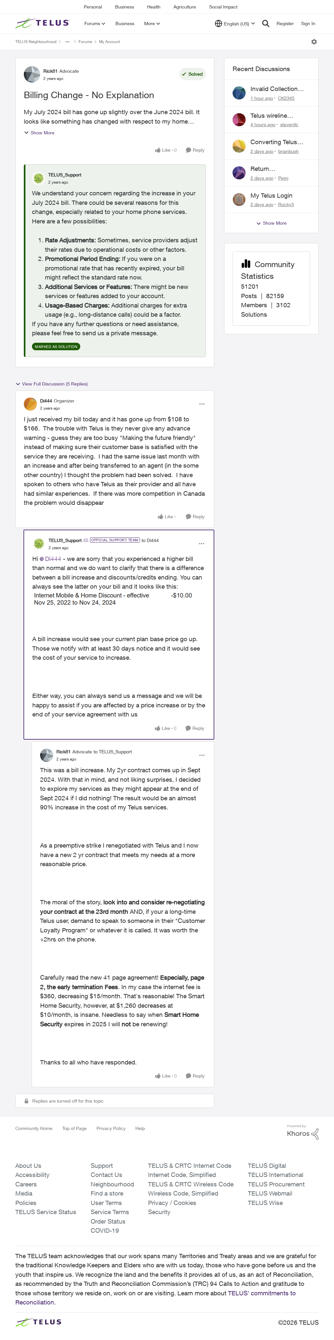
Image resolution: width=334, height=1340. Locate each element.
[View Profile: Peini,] (239, 172)
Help (140, 1128)
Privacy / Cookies (172, 1202)
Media (23, 1193)
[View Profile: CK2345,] (239, 92)
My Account (109, 41)
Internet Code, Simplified (182, 1174)
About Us (28, 1165)
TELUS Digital (267, 1165)
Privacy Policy (111, 1128)
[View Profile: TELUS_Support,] (38, 178)
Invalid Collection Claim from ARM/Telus (274, 89)
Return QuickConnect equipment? (270, 169)
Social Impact (223, 6)
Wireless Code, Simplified (183, 1193)
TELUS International (275, 1174)
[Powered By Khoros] (303, 1132)
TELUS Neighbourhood (35, 41)
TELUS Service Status (45, 1211)
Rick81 (50, 71)
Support (102, 1165)
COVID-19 (105, 1230)
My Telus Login (271, 195)
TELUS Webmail (270, 1193)
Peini (283, 178)
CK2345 (286, 98)
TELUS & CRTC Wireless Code (191, 1184)
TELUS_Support (64, 174)
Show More (42, 132)
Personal (93, 6)
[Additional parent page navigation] (67, 41)
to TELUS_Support (113, 751)
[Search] (266, 23)
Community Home (34, 1128)
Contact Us (106, 1174)
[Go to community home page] (43, 23)
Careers (26, 1184)
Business (124, 6)
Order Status (108, 1221)
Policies (26, 1202)
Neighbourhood (112, 1184)
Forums (85, 41)
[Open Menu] (314, 41)
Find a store (107, 1193)
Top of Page (74, 1128)
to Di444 (150, 540)
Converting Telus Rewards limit (273, 142)
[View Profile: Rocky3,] (239, 199)
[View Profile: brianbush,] (239, 146)
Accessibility (32, 1174)
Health (153, 6)
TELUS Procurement (276, 1184)
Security (159, 1211)
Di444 (46, 400)
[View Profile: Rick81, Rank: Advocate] (32, 74)
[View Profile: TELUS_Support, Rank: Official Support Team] (38, 543)
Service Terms (110, 1211)
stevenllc (289, 124)
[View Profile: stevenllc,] (239, 119)
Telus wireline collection (268, 116)
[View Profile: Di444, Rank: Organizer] (30, 404)
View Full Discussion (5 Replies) (55, 383)
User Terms (106, 1202)
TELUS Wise (265, 1202)
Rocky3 (286, 204)
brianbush (288, 151)
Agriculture (185, 6)
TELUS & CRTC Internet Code (189, 1165)
